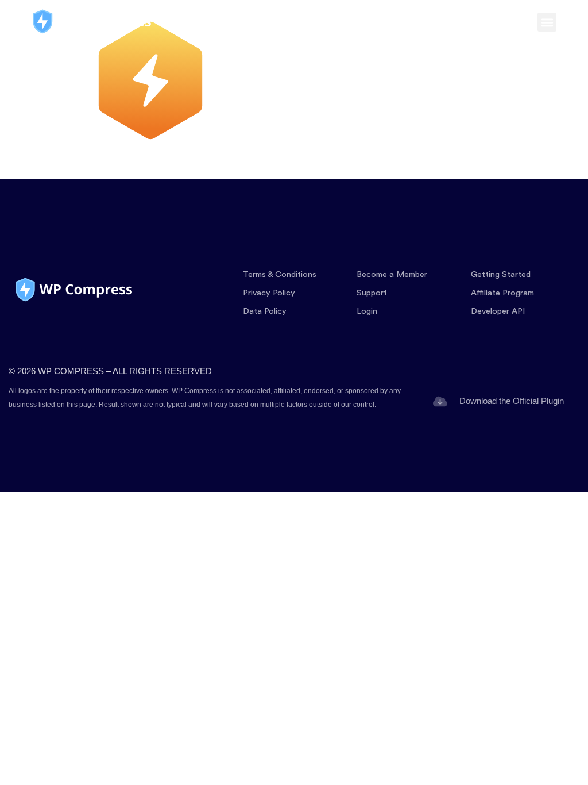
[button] (546, 22)
